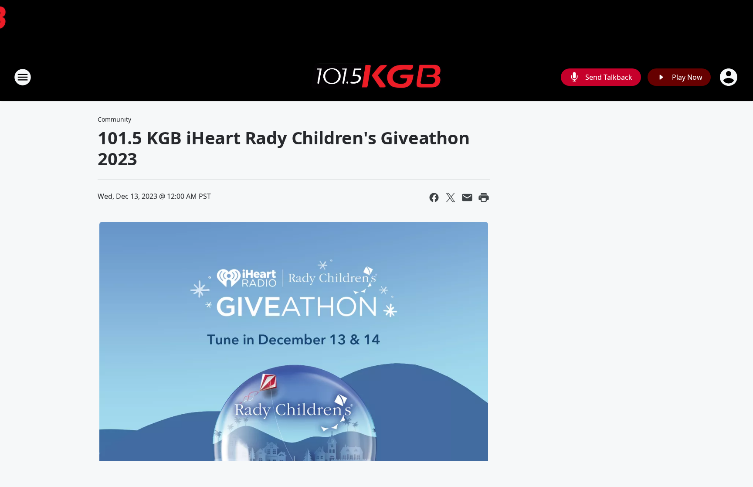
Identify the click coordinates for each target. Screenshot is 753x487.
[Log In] (729, 77)
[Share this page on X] (450, 197)
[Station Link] (376, 77)
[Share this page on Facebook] (434, 197)
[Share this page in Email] (467, 197)
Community (114, 119)
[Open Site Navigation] (22, 77)
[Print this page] (484, 197)
